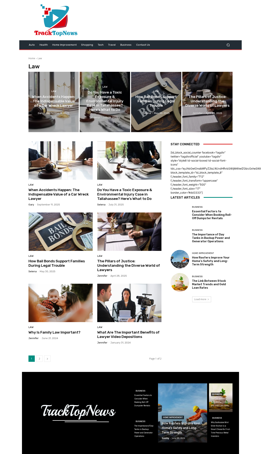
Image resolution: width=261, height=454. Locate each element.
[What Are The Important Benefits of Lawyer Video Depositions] (129, 303)
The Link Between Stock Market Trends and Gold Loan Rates (209, 284)
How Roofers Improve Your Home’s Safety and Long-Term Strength (211, 261)
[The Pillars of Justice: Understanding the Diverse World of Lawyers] (207, 102)
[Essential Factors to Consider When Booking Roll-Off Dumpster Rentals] (180, 213)
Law (53, 91)
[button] (228, 44)
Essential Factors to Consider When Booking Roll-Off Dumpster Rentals (212, 215)
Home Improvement (203, 253)
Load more (200, 299)
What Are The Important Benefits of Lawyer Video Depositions (128, 334)
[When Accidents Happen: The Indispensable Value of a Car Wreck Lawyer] (53, 102)
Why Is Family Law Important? (54, 332)
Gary (31, 204)
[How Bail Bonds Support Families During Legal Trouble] (156, 102)
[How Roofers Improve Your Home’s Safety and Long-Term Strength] (180, 259)
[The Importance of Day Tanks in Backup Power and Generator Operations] (180, 236)
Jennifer (102, 275)
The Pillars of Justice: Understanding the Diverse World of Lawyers (128, 265)
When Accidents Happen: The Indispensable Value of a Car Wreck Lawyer (58, 194)
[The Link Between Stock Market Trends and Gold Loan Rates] (180, 282)
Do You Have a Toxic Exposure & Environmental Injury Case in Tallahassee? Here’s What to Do (124, 194)
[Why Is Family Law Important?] (60, 303)
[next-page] (47, 358)
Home (31, 58)
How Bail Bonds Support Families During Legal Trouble (56, 263)
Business (197, 207)
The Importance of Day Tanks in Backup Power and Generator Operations (211, 238)
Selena (101, 204)
